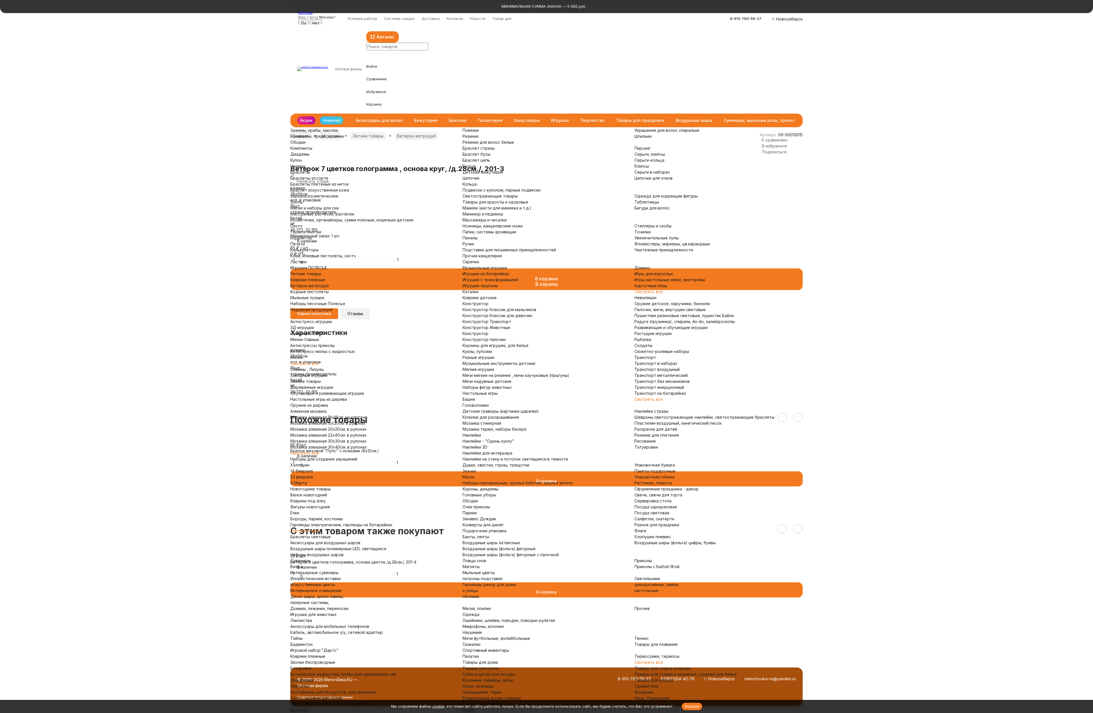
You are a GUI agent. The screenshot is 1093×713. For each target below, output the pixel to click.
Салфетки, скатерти (654, 518)
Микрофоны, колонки (483, 626)
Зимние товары (305, 381)
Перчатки (299, 686)
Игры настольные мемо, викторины (669, 279)
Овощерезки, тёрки (482, 692)
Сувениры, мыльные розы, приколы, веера (768, 120)
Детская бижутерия (483, 172)
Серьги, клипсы (649, 154)
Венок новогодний (308, 494)
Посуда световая (651, 512)
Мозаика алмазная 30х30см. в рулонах (328, 441)
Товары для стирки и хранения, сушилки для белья (685, 674)
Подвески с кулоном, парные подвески (502, 190)
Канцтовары (527, 120)
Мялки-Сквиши (304, 339)
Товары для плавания (655, 644)
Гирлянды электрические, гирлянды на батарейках (341, 524)
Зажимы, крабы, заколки (314, 130)
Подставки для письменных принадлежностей (509, 249)
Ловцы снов (474, 560)
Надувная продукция (311, 309)
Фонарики (644, 692)
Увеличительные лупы (656, 237)
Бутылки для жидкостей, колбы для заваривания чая (343, 674)
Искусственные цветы (312, 584)
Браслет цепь (476, 160)
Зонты (296, 202)
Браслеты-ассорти (309, 178)
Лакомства (301, 620)
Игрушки (560, 120)
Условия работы (362, 18)
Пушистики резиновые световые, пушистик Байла (684, 315)
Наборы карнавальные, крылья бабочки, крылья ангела (518, 482)
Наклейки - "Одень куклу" (488, 441)
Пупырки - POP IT (307, 333)
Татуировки (646, 447)
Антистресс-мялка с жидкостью (322, 351)
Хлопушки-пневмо (652, 536)
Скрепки (471, 261)
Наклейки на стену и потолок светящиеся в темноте (515, 459)
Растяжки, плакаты (653, 482)
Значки (469, 471)
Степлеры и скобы (652, 225)
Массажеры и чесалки (485, 219)
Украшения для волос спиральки (666, 130)
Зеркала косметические (314, 196)
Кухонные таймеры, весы (488, 680)
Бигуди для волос (652, 208)
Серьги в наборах (652, 172)
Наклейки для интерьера (487, 453)
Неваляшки (645, 297)
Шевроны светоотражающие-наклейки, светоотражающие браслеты (704, 417)
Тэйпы (296, 638)
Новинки (331, 120)
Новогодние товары (310, 488)
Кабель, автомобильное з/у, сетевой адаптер (336, 632)
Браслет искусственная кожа (319, 190)
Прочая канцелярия (482, 255)
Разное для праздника (656, 524)
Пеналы (470, 237)
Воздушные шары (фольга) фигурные (499, 548)
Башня (469, 399)
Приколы (643, 560)
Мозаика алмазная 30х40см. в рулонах (328, 447)
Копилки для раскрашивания (491, 417)
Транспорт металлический (661, 375)
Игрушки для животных (313, 614)
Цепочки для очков (653, 178)
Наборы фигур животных (487, 387)
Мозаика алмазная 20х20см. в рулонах (328, 429)
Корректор (301, 237)
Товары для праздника (640, 120)
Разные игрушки (478, 357)
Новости (478, 18)
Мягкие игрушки (478, 369)
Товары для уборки (653, 680)
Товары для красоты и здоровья (495, 202)
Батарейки (300, 668)
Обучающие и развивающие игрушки (327, 393)
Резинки (470, 136)
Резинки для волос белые (488, 142)
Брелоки (458, 120)
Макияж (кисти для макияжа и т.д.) (497, 208)
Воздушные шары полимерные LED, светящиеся (338, 548)
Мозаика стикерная (482, 423)
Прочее (642, 608)
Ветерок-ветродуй (309, 285)
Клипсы (641, 166)
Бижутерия (425, 120)
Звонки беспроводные (312, 662)
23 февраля (301, 476)
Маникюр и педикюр (483, 213)
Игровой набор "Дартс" (314, 650)
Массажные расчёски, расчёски (322, 213)
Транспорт (645, 357)
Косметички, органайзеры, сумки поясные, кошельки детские (352, 219)
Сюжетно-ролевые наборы (661, 351)
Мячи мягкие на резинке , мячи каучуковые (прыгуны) (516, 375)
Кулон (296, 160)
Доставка (431, 18)
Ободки (298, 142)
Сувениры (300, 560)
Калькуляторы (304, 249)
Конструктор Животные (486, 327)
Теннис (641, 638)
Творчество (592, 120)
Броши (469, 166)
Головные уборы (479, 494)
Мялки (296, 357)
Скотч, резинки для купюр (316, 698)
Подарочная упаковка (484, 530)
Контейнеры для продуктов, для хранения (333, 692)
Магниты (471, 566)
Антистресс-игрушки (311, 321)
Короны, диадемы (480, 488)
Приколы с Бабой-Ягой (656, 566)
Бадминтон (301, 644)
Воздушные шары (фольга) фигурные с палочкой (511, 554)
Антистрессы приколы (312, 345)
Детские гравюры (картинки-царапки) (501, 411)
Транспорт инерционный (659, 387)
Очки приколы (476, 506)
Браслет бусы (476, 154)
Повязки (471, 130)
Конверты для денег (483, 524)
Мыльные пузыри (307, 297)
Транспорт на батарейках (660, 393)
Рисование (645, 441)
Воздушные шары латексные (491, 542)
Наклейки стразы (651, 411)
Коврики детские (480, 297)
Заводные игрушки (309, 375)
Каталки (470, 291)
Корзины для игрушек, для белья (495, 345)
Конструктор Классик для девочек (497, 315)
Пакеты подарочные (654, 471)
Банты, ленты (476, 536)
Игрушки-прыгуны (480, 285)
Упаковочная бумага (654, 465)
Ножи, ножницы (478, 686)
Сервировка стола (652, 500)
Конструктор (475, 303)
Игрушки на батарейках (486, 273)
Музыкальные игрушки (485, 267)
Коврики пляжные (307, 279)
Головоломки (476, 405)
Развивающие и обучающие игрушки (671, 327)
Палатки (471, 656)
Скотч (296, 225)
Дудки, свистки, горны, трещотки (496, 465)
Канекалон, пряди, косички (317, 136)
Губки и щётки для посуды (489, 674)
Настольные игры (480, 393)
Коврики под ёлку (308, 500)
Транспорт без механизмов (662, 381)
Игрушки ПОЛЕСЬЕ (308, 267)
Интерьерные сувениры (314, 572)
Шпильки (643, 136)
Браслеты (300, 172)
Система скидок (399, 18)
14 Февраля (301, 471)
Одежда (471, 614)
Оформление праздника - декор (666, 488)
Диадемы (299, 154)
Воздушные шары (694, 120)
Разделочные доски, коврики (492, 698)
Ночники (471, 596)
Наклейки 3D (475, 447)
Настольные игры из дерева (318, 399)
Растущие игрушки (653, 333)
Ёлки (294, 512)
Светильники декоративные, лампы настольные (656, 584)
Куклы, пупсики (477, 351)
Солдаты (643, 345)
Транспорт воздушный (657, 369)
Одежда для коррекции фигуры (666, 196)
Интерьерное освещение (316, 590)
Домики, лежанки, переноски (319, 608)
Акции (306, 120)
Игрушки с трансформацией (490, 279)
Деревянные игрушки (311, 387)
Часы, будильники (652, 698)
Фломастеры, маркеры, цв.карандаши (672, 243)
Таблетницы (646, 202)
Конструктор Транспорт (487, 321)
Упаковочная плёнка (654, 476)
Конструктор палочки (484, 339)
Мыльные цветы (479, 572)
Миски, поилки (477, 608)
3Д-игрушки (302, 327)
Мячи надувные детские (487, 381)
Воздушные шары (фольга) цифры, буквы (675, 542)
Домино (642, 267)
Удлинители (646, 686)
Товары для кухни (480, 668)
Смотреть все (304, 315)
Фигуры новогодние (310, 506)
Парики (470, 512)
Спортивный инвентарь (486, 650)
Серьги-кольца (649, 160)
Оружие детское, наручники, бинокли (672, 303)
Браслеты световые (310, 536)
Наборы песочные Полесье (317, 303)
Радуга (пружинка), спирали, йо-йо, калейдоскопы (684, 321)
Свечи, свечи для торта (658, 494)
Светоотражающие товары (490, 196)
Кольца (470, 184)
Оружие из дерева (309, 405)
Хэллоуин (299, 465)
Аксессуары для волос (379, 120)
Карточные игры (650, 285)
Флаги (640, 530)
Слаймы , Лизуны (307, 369)
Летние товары (305, 273)
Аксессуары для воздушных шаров (325, 542)
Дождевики (302, 680)
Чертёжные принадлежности (663, 249)
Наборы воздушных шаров (317, 554)
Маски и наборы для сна (314, 208)
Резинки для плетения (656, 435)
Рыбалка (642, 339)
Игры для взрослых (653, 273)
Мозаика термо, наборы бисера (494, 429)
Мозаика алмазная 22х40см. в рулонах (328, 435)
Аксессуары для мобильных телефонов (329, 626)
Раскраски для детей (655, 429)
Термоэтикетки (305, 231)
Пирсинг (642, 148)
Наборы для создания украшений (323, 459)
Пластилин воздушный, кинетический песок (678, 423)
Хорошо (692, 706)
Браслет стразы (479, 148)
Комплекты (301, 148)
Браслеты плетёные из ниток (319, 184)
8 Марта (298, 482)
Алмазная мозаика (308, 411)
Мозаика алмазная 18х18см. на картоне (328, 417)
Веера (296, 566)
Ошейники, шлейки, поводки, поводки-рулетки (509, 620)
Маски (469, 476)
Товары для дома (480, 662)
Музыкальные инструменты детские (499, 363)
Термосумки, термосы (656, 656)
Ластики (298, 261)
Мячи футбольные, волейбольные (496, 638)
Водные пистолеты (309, 291)
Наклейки (472, 435)
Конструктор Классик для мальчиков (499, 309)
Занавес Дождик (479, 518)
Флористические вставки (315, 578)
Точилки (642, 231)
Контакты (455, 18)
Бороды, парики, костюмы (316, 518)
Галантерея (490, 120)
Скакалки (471, 644)
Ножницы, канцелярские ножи (493, 225)
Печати (297, 243)
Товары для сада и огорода (662, 668)
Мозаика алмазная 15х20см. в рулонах (327, 423)
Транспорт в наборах (655, 363)
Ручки (468, 243)
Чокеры (297, 166)
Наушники (472, 632)
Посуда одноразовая (655, 506)
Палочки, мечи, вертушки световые (670, 309)
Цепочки (471, 178)
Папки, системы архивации (489, 231)
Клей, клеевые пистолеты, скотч (323, 255)
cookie (438, 706)
